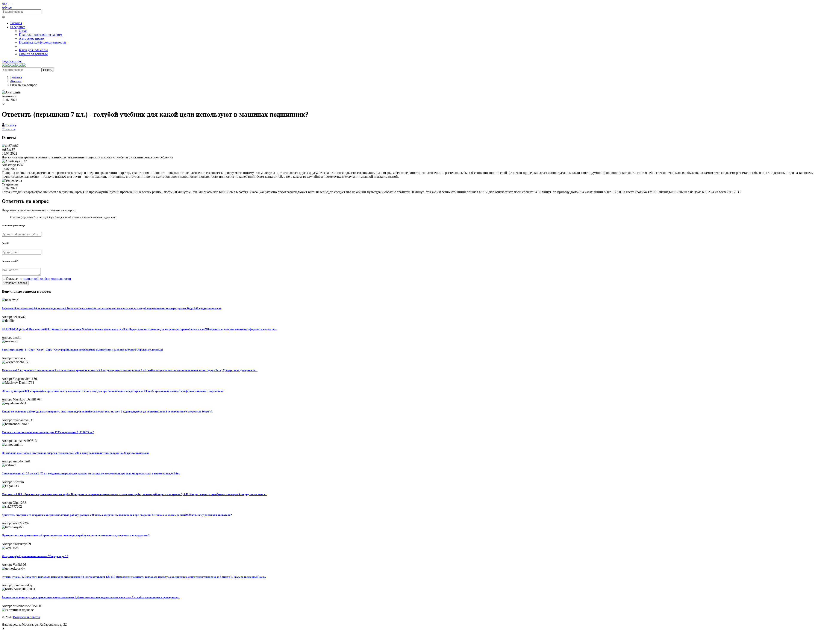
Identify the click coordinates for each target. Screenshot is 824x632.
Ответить (8, 129)
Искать (47, 69)
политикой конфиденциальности (47, 278)
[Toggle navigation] (3, 17)
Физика (15, 81)
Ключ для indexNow (33, 50)
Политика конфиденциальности (42, 42)
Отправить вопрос (15, 282)
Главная (16, 23)
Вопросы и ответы (26, 617)
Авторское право (31, 38)
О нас (23, 31)
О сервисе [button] (17, 27)
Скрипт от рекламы (33, 54)
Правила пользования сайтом (40, 34)
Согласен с (38, 278)
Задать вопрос (12, 61)
